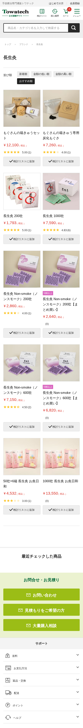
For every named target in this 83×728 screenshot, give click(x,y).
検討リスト (42, 16)
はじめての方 (56, 3)
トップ (7, 44)
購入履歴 (55, 16)
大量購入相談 (45, 625)
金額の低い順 (41, 74)
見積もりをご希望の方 (45, 610)
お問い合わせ (45, 595)
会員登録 (75, 3)
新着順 (23, 74)
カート (66, 16)
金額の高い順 (63, 74)
